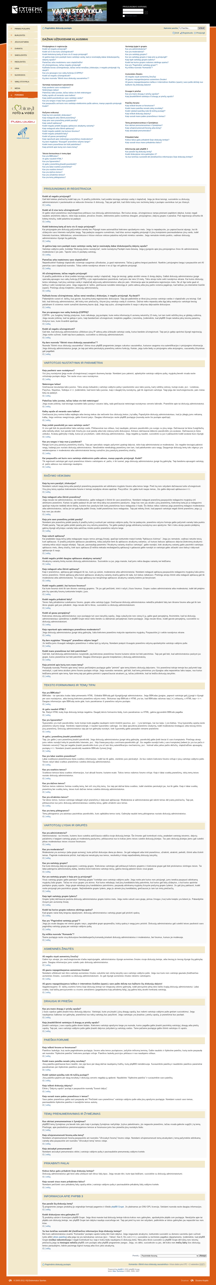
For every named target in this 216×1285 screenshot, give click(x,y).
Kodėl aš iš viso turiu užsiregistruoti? (58, 52)
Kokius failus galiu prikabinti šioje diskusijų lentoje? (147, 140)
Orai (17, 68)
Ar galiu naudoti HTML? (52, 159)
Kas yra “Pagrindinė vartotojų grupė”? (141, 65)
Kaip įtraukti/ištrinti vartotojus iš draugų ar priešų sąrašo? (149, 96)
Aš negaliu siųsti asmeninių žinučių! (140, 77)
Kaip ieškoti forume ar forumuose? (140, 106)
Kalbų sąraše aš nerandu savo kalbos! (58, 95)
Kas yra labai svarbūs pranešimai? (57, 167)
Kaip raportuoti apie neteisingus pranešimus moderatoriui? (67, 139)
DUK (177, 33)
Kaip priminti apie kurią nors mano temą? (60, 147)
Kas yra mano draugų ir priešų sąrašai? (142, 94)
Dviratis (18, 49)
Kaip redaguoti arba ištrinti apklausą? (58, 128)
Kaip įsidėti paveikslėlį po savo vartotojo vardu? (62, 98)
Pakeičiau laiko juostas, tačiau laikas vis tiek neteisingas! (66, 93)
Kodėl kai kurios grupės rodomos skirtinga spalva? (147, 62)
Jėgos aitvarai (22, 42)
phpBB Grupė (117, 1207)
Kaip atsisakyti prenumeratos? (138, 131)
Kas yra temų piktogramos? (54, 177)
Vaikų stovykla (22, 82)
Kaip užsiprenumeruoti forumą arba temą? (143, 128)
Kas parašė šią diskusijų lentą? (138, 152)
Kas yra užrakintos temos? (53, 175)
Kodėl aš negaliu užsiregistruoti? (56, 76)
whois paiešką (59, 1237)
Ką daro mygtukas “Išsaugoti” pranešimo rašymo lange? (66, 142)
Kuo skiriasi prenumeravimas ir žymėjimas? (144, 125)
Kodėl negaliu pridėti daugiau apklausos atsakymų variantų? (68, 126)
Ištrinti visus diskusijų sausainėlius (153, 1264)
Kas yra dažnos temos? (52, 172)
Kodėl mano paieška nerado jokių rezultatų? (144, 108)
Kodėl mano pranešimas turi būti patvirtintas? (61, 144)
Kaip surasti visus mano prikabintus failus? (143, 142)
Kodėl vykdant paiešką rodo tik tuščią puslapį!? (145, 111)
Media (17, 88)
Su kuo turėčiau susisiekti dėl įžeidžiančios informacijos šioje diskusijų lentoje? (159, 157)
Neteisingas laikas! (50, 90)
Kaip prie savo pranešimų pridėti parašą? (60, 120)
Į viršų (47, 205)
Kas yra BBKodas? (50, 156)
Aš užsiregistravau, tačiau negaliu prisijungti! (61, 65)
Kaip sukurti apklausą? (52, 123)
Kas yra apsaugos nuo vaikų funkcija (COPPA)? (62, 73)
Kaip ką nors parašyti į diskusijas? (56, 115)
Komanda (133, 1264)
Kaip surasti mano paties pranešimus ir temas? (145, 116)
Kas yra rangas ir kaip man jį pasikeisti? (59, 101)
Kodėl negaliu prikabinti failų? (55, 134)
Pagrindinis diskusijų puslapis (58, 28)
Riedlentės (20, 62)
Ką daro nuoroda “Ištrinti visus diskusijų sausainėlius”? (65, 78)
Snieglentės (21, 55)
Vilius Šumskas (118, 1271)
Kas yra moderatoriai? (134, 52)
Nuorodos (20, 75)
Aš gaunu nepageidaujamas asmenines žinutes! (146, 79)
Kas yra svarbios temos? (52, 169)
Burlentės (20, 35)
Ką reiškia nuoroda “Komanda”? (139, 68)
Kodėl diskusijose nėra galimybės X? (141, 154)
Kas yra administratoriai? (136, 49)
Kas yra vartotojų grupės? (136, 54)
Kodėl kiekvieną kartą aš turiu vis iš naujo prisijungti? (65, 54)
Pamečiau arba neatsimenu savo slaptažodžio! (62, 62)
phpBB (120, 1269)
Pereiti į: (136, 1256)
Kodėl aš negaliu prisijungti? (54, 49)
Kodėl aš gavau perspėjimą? (54, 136)
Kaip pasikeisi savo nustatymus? (56, 87)
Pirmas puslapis (22, 29)
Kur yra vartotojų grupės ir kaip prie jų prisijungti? (146, 57)
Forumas (19, 95)
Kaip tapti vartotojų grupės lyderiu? (140, 60)
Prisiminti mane (131, 16)
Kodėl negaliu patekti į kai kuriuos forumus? (61, 131)
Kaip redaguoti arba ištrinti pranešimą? (59, 118)
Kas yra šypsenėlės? (51, 161)
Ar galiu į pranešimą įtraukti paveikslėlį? (59, 164)
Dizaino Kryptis (201, 1280)
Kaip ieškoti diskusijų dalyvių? (138, 114)
